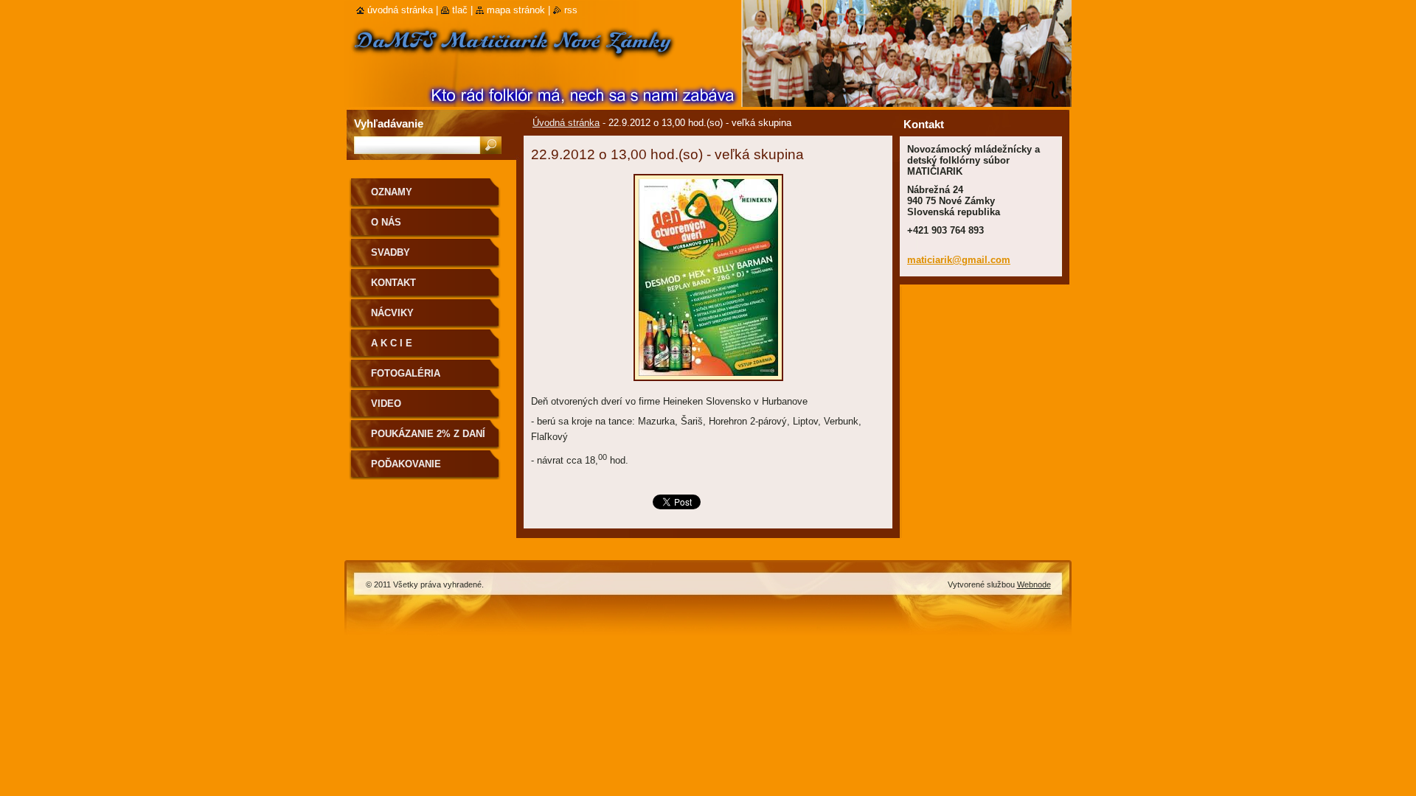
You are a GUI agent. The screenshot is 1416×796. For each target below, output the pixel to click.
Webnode (1034, 584)
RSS (570, 9)
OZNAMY (391, 192)
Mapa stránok (516, 9)
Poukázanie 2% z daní (428, 433)
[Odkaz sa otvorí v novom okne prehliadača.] (708, 385)
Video (386, 403)
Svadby (390, 252)
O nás (386, 222)
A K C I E (391, 343)
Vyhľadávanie (388, 123)
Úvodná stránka (566, 122)
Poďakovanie (406, 463)
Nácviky (392, 312)
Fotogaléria (405, 373)
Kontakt (393, 282)
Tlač (460, 9)
